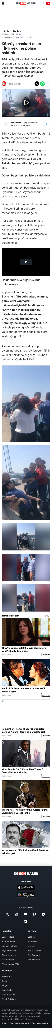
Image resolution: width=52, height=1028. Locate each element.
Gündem (16, 31)
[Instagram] (16, 914)
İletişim (5, 985)
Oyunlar (31, 946)
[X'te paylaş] (37, 83)
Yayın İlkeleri (7, 990)
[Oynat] (26, 103)
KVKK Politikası (8, 994)
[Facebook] (34, 914)
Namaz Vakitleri (35, 950)
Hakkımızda (7, 976)
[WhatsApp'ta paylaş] (42, 83)
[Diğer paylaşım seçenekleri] (48, 83)
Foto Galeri (32, 941)
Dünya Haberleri (9, 955)
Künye (4, 981)
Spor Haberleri (8, 941)
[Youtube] (25, 914)
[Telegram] (43, 914)
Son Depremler (34, 955)
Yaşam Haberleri (9, 950)
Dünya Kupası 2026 (10, 964)
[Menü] (3, 3)
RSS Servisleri (34, 959)
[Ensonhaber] (26, 3)
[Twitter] (7, 914)
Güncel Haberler (9, 937)
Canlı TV (31, 937)
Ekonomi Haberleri (10, 946)
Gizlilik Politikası (9, 999)
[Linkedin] (25, 922)
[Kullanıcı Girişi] (43, 3)
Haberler (5, 31)
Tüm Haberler (8, 959)
